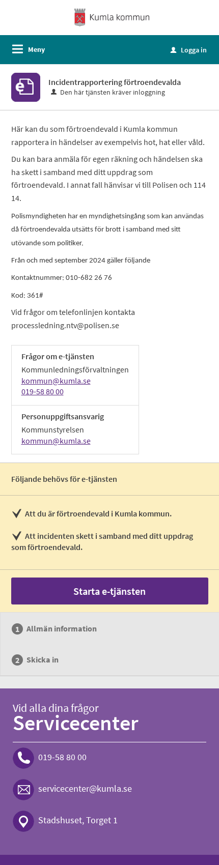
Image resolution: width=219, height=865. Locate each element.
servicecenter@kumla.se (85, 788)
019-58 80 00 (42, 391)
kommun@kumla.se (56, 381)
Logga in (189, 49)
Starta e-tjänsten (109, 591)
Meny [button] (36, 49)
